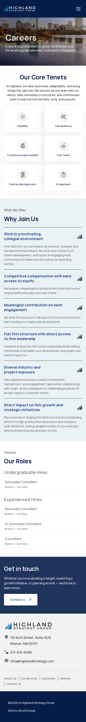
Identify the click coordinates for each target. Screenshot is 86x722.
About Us (10, 678)
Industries (48, 678)
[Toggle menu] (78, 8)
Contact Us (17, 599)
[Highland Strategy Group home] (19, 9)
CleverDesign (27, 710)
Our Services (29, 678)
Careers (65, 678)
